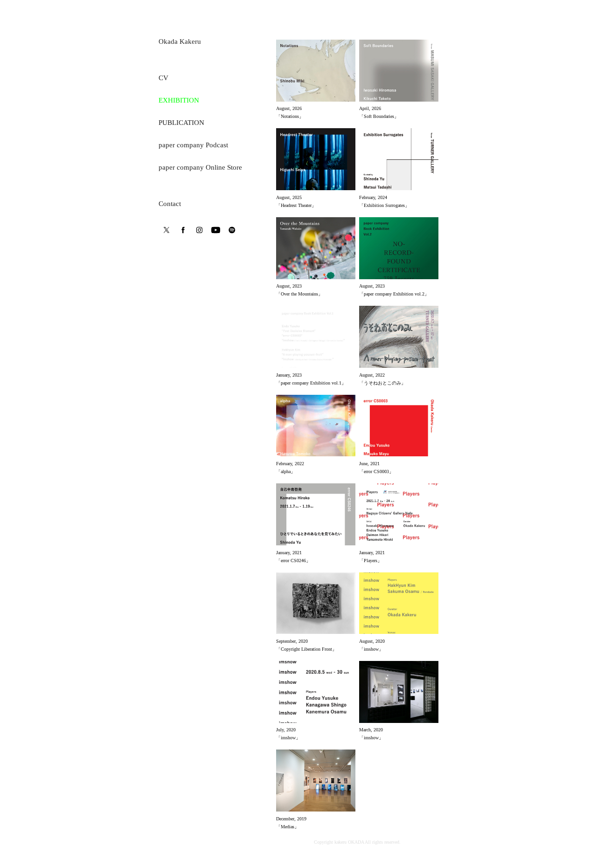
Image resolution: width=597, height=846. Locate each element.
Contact (170, 203)
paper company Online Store (200, 167)
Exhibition (179, 100)
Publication (181, 122)
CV (163, 78)
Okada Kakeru (180, 41)
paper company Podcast (193, 145)
